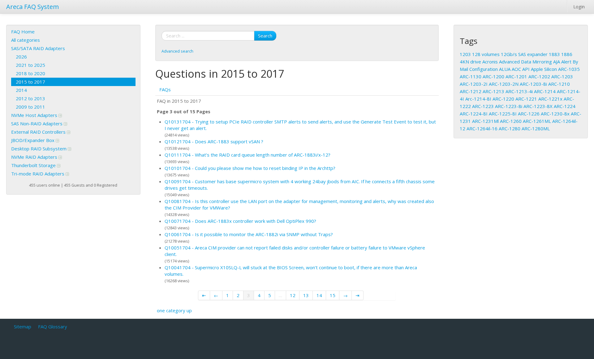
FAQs (165, 89)
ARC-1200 (493, 76)
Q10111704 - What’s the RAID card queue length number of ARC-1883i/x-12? (247, 155)
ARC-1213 (493, 91)
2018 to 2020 (30, 73)
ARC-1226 (529, 113)
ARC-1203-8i (533, 84)
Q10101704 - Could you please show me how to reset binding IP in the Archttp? (250, 168)
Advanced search (177, 51)
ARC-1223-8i (508, 106)
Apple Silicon (544, 69)
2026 (21, 57)
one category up (174, 310)
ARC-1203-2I (474, 84)
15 (332, 295)
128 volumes (486, 54)
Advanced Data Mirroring (525, 61)
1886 (566, 54)
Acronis (490, 61)
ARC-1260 (511, 121)
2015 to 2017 (30, 82)
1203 (465, 54)
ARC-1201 (516, 76)
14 (319, 295)
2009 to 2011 (30, 107)
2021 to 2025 (30, 65)
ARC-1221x (550, 99)
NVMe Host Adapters (34, 115)
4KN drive (470, 61)
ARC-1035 (569, 69)
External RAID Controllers (39, 132)
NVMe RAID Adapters (34, 157)
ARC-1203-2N (504, 84)
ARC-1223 (483, 106)
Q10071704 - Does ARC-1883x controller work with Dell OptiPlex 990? (240, 221)
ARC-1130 (470, 76)
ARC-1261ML (537, 121)
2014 (21, 90)
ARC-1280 (509, 128)
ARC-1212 (470, 91)
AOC (516, 69)
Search (265, 35)
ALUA (504, 69)
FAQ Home (23, 31)
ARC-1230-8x (555, 113)
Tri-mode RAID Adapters (38, 174)
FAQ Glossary (52, 326)
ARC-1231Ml (485, 121)
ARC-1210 (559, 84)
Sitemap (22, 326)
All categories (25, 40)
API (526, 69)
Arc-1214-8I (478, 99)
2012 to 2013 (30, 98)
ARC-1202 (539, 76)
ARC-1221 (526, 99)
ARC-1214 (545, 91)
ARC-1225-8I (503, 113)
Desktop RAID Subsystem (39, 148)
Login (579, 6)
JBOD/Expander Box (33, 140)
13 (306, 295)
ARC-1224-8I (474, 113)
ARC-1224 (564, 106)
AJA (556, 61)
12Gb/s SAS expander (524, 54)
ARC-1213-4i (519, 91)
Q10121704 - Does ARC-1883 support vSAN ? (214, 141)
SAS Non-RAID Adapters (37, 123)
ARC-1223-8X (538, 106)
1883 (554, 54)
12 (292, 295)
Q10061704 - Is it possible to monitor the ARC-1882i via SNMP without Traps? (249, 234)
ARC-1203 (562, 76)
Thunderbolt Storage (34, 165)
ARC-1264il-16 (482, 128)
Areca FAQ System (32, 6)
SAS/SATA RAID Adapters (38, 48)
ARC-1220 (503, 99)
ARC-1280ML (536, 128)
